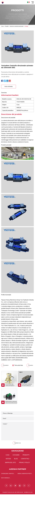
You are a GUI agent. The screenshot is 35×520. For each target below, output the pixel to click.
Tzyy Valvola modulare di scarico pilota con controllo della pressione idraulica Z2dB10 (27, 385)
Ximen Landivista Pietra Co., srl (25, 474)
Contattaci (25, 458)
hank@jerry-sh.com (28, 492)
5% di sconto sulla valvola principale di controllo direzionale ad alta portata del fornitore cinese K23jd (10, 385)
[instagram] (24, 485)
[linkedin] (10, 485)
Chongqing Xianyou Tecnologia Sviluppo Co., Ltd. (8, 474)
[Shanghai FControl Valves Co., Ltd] (2, 2)
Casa (2, 26)
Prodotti (6, 26)
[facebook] (6, 485)
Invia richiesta (9, 86)
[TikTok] (28, 485)
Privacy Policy (24, 462)
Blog (16, 458)
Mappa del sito (10, 462)
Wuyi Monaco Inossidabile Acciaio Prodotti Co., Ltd (7, 478)
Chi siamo (16, 455)
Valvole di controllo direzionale (16, 26)
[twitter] (15, 485)
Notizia (8, 458)
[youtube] (19, 485)
